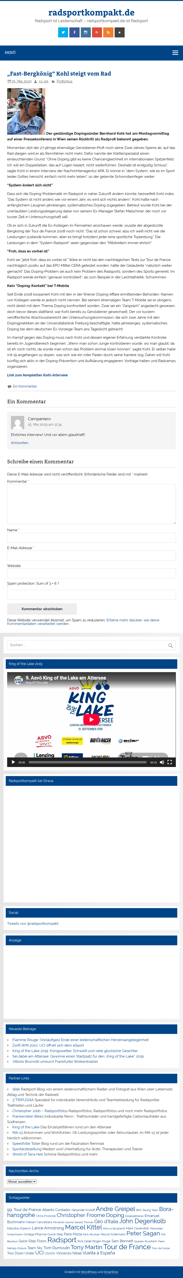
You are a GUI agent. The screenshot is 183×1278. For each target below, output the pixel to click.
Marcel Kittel (83, 1227)
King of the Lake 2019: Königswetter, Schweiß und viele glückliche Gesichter (75, 1051)
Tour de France (127, 1247)
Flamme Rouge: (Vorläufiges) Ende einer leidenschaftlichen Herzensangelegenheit (80, 1040)
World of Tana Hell (27, 1154)
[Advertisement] (91, 981)
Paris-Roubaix (91, 1234)
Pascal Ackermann (113, 1234)
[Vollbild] (169, 762)
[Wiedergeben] (13, 762)
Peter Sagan (143, 1233)
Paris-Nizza (73, 1234)
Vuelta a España (99, 1252)
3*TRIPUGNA (23, 1100)
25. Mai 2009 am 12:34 (45, 424)
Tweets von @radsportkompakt (32, 923)
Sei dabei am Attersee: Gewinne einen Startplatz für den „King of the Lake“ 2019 (78, 1056)
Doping (115, 1215)
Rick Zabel (84, 1241)
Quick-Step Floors (32, 1241)
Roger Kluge (101, 1241)
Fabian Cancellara (39, 1222)
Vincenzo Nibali (69, 1253)
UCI (39, 1253)
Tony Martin (86, 1247)
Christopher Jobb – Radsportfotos (40, 1111)
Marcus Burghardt (114, 1228)
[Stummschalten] (162, 762)
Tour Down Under (20, 1253)
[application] (91, 719)
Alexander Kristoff (83, 1210)
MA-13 (17, 1132)
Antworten (19, 443)
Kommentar (18, 481)
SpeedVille (21, 1143)
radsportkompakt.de (91, 12)
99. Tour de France (24, 1209)
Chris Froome (46, 1216)
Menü (10, 52)
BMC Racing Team (147, 1210)
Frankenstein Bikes (27, 1116)
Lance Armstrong (48, 1228)
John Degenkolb (142, 1221)
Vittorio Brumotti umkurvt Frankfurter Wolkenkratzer (55, 1061)
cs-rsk (43, 81)
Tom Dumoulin (57, 1248)
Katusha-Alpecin (19, 1228)
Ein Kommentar (25, 386)
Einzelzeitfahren (134, 1216)
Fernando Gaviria (63, 1222)
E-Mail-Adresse (20, 548)
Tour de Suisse (161, 1248)
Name (13, 530)
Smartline (111, 1272)
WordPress (89, 1272)
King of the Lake (26, 1127)
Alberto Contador (56, 1209)
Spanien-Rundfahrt (145, 1241)
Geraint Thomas (83, 1222)
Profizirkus (64, 81)
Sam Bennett (122, 1241)
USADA (50, 1253)
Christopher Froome (81, 1215)
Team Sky (35, 1248)
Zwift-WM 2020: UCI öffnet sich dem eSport (48, 1045)
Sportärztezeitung (26, 1149)
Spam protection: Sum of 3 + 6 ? (33, 583)
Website (14, 566)
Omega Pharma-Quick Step (43, 1234)
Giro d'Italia (106, 1221)
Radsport (61, 1240)
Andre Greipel (115, 1208)
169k (16, 1089)
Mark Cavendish (137, 1228)
